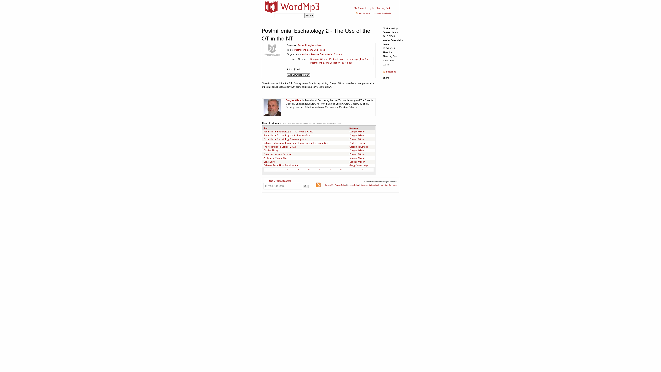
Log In (371, 8)
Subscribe (391, 71)
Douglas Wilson (293, 100)
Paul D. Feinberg (357, 143)
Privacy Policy (340, 185)
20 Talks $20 (389, 48)
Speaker (353, 128)
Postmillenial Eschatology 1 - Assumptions (285, 139)
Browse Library (390, 32)
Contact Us (329, 185)
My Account (360, 8)
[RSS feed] (318, 185)
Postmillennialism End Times (309, 49)
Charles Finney (271, 150)
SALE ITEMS (389, 36)
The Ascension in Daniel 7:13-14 (280, 147)
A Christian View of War (275, 158)
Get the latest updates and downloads (375, 13)
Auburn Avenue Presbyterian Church (322, 54)
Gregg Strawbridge (358, 147)
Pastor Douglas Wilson (309, 45)
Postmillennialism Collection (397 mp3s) (331, 62)
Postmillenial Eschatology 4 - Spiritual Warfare (287, 135)
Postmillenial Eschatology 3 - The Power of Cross (288, 131)
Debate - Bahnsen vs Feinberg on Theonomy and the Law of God (296, 143)
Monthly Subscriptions (394, 40)
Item (266, 128)
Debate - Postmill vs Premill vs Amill (282, 165)
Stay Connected (391, 185)
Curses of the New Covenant (278, 154)
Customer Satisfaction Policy (371, 185)
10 (363, 169)
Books (386, 44)
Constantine (269, 162)
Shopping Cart (383, 8)
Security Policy (353, 185)
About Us (387, 52)
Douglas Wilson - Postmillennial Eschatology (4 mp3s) (339, 59)
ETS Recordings (390, 28)
